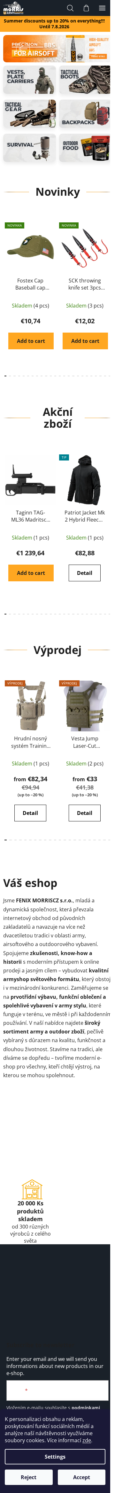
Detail (84, 573)
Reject (28, 1477)
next (108, 255)
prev (7, 255)
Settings (55, 1456)
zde (86, 1440)
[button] (23, 49)
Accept (81, 1477)
